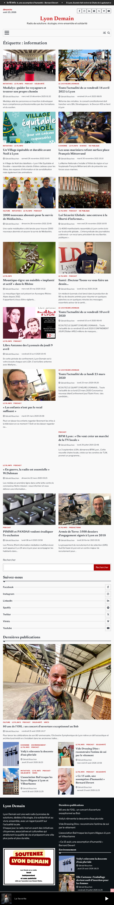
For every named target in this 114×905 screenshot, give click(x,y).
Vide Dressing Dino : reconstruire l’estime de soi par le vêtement (91, 752)
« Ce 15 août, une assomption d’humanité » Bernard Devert (90, 779)
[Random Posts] (104, 33)
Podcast (29, 84)
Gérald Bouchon (12, 96)
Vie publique (94, 146)
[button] (107, 898)
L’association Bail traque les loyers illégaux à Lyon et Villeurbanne (36, 780)
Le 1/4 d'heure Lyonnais (68, 84)
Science (83, 146)
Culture (6, 211)
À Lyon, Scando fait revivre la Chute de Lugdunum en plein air (27, 3)
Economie (62, 146)
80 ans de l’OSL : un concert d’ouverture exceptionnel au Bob (41, 726)
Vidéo (46, 722)
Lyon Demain (57, 19)
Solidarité (39, 84)
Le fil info (18, 84)
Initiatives (7, 84)
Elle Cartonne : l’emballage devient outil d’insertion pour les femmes (92, 880)
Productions (75, 527)
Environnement (38, 745)
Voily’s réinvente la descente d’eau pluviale (81, 818)
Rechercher (9, 560)
